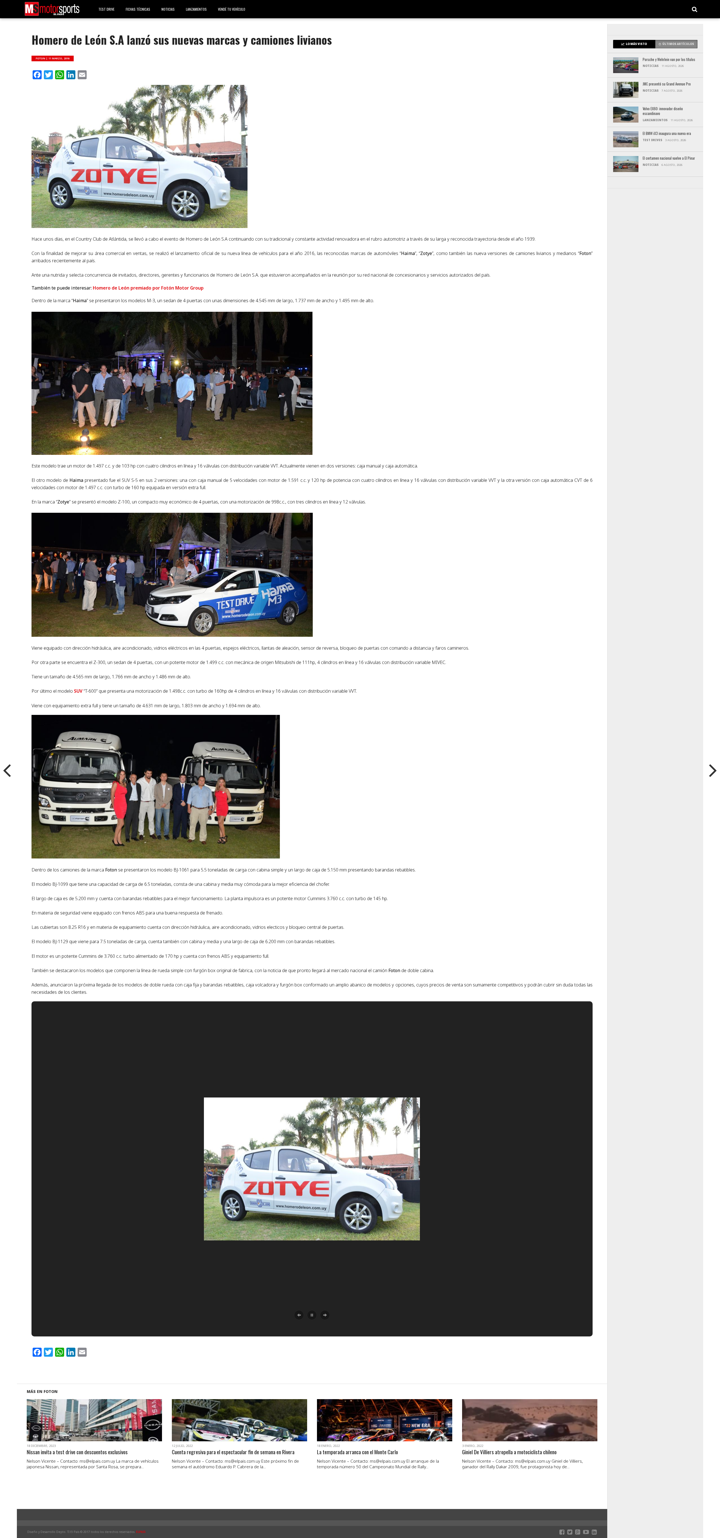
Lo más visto (636, 44)
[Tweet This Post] (94, 1427)
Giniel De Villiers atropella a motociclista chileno (509, 1452)
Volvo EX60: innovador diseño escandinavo (663, 111)
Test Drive (106, 9)
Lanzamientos (196, 9)
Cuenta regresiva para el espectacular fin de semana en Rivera (233, 1452)
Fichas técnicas (138, 9)
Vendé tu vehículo (231, 9)
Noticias (168, 9)
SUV (79, 691)
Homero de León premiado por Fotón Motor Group (148, 288)
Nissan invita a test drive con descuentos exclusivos (77, 1452)
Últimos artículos (678, 44)
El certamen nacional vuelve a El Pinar (669, 158)
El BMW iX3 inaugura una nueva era (667, 133)
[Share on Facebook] (82, 1427)
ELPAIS (141, 1532)
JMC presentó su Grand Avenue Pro (667, 84)
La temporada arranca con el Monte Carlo (357, 1452)
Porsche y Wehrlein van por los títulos (669, 59)
